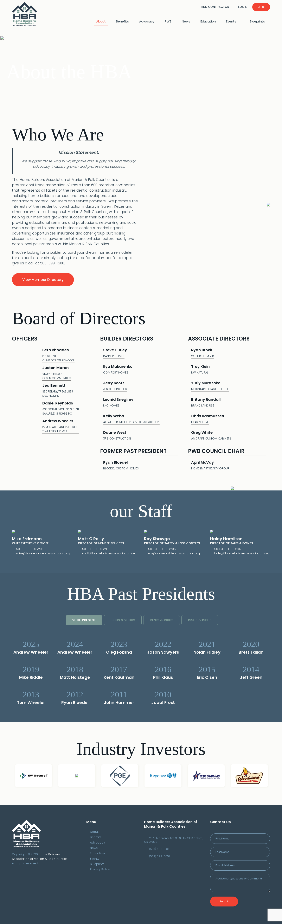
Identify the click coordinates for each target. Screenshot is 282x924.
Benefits (122, 21)
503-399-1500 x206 (162, 549)
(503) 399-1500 (159, 849)
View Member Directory (43, 279)
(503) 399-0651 (159, 856)
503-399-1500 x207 (227, 549)
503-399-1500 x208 (30, 549)
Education (208, 21)
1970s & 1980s (161, 620)
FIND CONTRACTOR (215, 7)
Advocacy (146, 21)
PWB (168, 21)
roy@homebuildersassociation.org (174, 553)
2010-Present (84, 620)
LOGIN (242, 7)
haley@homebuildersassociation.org (241, 553)
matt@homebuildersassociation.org (109, 553)
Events (231, 21)
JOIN (261, 7)
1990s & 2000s (122, 620)
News (186, 21)
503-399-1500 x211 (95, 549)
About (101, 21)
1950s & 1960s (200, 620)
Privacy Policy (100, 869)
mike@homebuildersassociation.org (43, 553)
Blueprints (257, 21)
